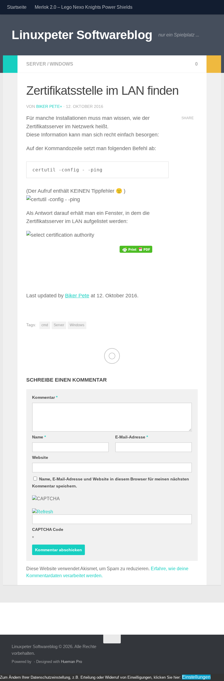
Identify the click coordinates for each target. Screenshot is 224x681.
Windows (61, 64)
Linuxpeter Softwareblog (82, 35)
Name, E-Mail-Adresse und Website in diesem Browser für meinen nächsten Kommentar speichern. (110, 482)
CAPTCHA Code (47, 529)
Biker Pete (48, 106)
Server (36, 64)
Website (40, 457)
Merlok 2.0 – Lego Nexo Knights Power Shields (83, 7)
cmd (44, 325)
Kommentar (44, 397)
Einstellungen (196, 677)
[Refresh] (42, 511)
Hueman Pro (71, 661)
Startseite (17, 7)
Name (39, 437)
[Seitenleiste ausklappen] (10, 64)
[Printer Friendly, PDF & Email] (136, 249)
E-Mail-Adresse (131, 437)
